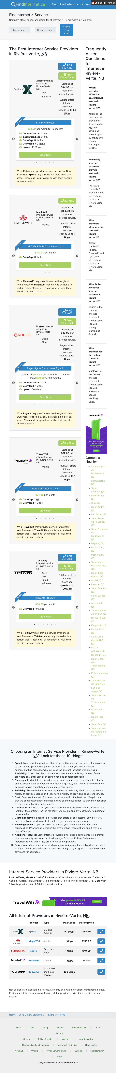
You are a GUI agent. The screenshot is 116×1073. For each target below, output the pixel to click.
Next (77, 139)
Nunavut (19, 1051)
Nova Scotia (91, 1045)
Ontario (34, 1051)
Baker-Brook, (98, 497)
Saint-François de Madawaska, (99, 534)
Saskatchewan (97, 1051)
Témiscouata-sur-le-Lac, (99, 612)
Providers (65, 4)
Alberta (26, 1039)
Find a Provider (79, 1027)
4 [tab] (49, 162)
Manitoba (66, 1039)
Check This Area (66, 30)
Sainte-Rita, (97, 718)
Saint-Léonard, (97, 490)
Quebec (78, 1051)
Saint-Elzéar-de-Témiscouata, (98, 663)
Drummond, (97, 549)
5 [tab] (53, 162)
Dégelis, (97, 543)
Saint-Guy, (98, 724)
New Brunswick (86, 1039)
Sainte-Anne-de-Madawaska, (98, 471)
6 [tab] (55, 405)
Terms (97, 1027)
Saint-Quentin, (98, 590)
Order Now (45, 154)
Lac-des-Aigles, (96, 689)
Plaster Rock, (98, 631)
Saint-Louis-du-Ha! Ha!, (97, 640)
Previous (13, 139)
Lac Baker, (98, 514)
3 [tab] (45, 162)
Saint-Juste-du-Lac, (97, 574)
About (80, 4)
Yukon (59, 1056)
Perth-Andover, (98, 649)
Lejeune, (97, 584)
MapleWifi (34, 941)
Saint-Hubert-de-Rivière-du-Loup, (99, 731)
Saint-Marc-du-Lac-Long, (98, 565)
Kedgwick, (98, 625)
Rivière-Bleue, (98, 619)
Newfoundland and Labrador (35, 1045)
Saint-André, (98, 508)
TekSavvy (34, 971)
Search (72, 4)
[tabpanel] (45, 139)
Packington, (97, 556)
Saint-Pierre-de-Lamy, (98, 682)
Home (18, 1027)
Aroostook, (97, 605)
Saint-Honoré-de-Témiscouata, (99, 700)
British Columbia (45, 1039)
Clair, (95, 503)
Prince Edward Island (56, 1051)
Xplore (32, 931)
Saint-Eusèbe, (98, 597)
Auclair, (97, 580)
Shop (54, 4)
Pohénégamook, (99, 675)
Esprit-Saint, (97, 711)
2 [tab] (41, 162)
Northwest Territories (67, 1045)
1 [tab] (36, 162)
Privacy (59, 1033)
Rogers (33, 950)
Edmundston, (98, 482)
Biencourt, (98, 654)
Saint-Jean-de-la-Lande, (98, 522)
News (89, 4)
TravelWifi (34, 960)
